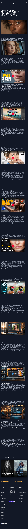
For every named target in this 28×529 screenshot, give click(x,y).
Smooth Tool (23, 428)
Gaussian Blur (15, 262)
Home (2, 6)
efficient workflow (8, 149)
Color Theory (21, 495)
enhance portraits (3, 85)
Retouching (21, 498)
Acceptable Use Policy (4, 506)
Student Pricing (3, 498)
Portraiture (21, 490)
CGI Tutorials (21, 493)
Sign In (2, 489)
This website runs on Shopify (10, 526)
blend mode (10, 386)
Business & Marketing (22, 492)
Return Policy (3, 512)
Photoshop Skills (5, 6)
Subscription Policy (4, 515)
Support (2, 492)
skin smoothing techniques (20, 419)
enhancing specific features (21, 344)
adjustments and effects (20, 219)
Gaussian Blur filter (18, 424)
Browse (2, 493)
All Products (21, 489)
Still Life (20, 501)
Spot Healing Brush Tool (8, 172)
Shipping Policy (3, 513)
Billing (2, 495)
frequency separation (4, 253)
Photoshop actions (4, 388)
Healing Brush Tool (14, 175)
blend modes (8, 221)
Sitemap (2, 518)
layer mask (5, 347)
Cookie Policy (3, 507)
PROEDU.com (16, 61)
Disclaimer (2, 509)
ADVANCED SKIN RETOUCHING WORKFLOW (18, 60)
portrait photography (7, 361)
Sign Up (2, 490)
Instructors (3, 501)
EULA (2, 510)
